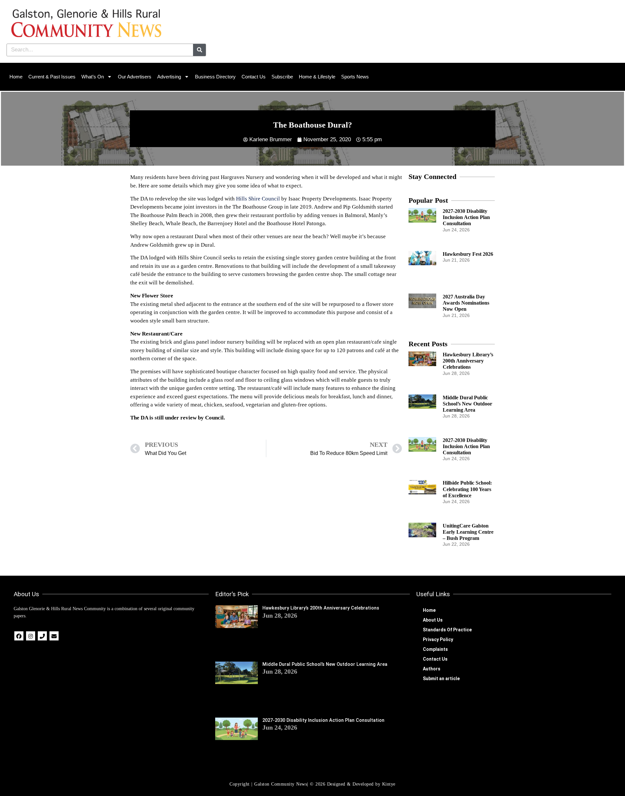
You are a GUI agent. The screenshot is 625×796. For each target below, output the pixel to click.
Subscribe (282, 76)
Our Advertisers (134, 76)
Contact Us (254, 76)
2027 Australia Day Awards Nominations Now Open (466, 303)
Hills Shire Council (258, 199)
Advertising (169, 76)
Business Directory (215, 76)
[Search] (199, 50)
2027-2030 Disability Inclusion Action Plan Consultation (466, 217)
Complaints (435, 649)
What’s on (92, 76)
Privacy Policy (438, 639)
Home (15, 76)
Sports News (355, 76)
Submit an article (441, 678)
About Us (433, 620)
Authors (431, 668)
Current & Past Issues (52, 76)
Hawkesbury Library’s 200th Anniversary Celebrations (468, 361)
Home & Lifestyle (317, 76)
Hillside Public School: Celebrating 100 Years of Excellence (467, 489)
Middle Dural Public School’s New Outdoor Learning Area (467, 404)
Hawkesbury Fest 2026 (468, 254)
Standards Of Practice (447, 629)
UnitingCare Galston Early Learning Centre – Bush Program (468, 532)
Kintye (389, 784)
